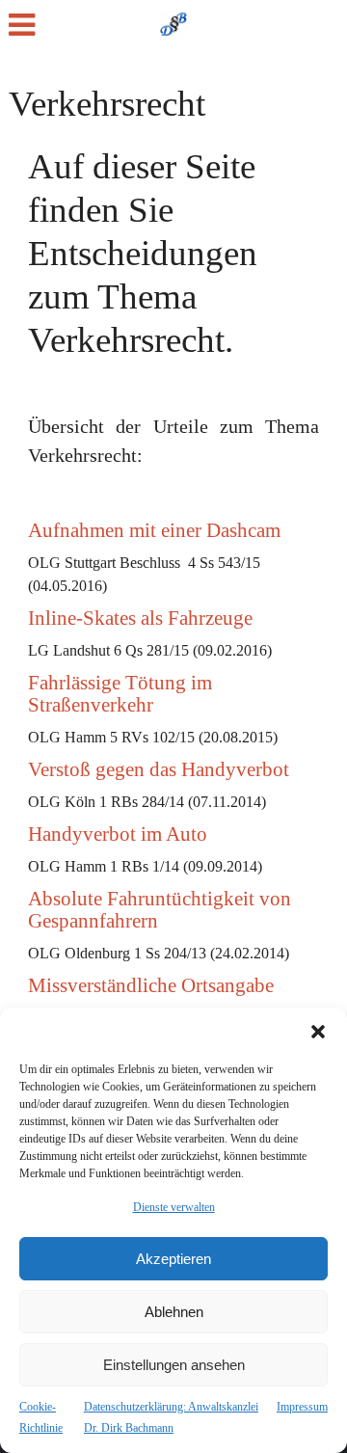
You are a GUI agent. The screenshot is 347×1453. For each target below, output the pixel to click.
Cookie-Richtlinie (41, 1417)
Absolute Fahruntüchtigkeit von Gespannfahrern (159, 909)
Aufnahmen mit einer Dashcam (154, 530)
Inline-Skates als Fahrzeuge (140, 618)
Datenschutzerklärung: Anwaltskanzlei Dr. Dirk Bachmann (171, 1417)
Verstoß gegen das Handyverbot (158, 769)
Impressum (302, 1406)
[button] (318, 1031)
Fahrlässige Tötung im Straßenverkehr (120, 693)
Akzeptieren (173, 1259)
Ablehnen (174, 1312)
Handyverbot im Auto (117, 834)
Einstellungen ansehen (174, 1365)
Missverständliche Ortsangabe (151, 985)
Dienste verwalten (174, 1207)
